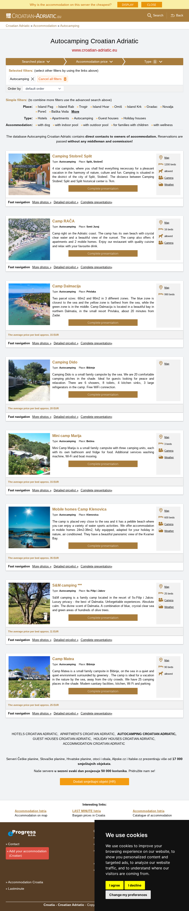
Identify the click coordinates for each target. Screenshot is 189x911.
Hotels (42, 118)
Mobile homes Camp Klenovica (79, 509)
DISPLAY (127, 5)
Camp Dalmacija (66, 286)
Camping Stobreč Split (72, 156)
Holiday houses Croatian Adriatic (124, 739)
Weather (169, 184)
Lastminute (16, 888)
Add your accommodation (28, 853)
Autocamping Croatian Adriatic (146, 734)
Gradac (152, 106)
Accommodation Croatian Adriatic (94, 743)
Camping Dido (64, 362)
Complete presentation (103, 188)
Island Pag (45, 106)
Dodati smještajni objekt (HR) (94, 781)
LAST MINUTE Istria (86, 811)
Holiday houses (135, 118)
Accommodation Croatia (25, 882)
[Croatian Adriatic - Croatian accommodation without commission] (33, 15)
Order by (14, 88)
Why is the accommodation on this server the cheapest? (71, 4)
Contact (13, 844)
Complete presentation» (96, 202)
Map (166, 157)
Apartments (60, 118)
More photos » (41, 202)
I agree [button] (114, 885)
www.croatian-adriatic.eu (94, 50)
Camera (168, 177)
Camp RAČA (63, 221)
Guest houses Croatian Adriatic (62, 739)
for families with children (130, 125)
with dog (44, 125)
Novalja (167, 106)
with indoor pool (66, 125)
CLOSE (151, 5)
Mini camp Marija (66, 436)
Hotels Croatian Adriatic (34, 734)
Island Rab (66, 106)
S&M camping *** (67, 585)
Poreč (42, 111)
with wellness (163, 125)
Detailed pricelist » (66, 202)
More (75, 111)
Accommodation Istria (30, 811)
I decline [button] (134, 885)
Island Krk (134, 106)
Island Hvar (101, 106)
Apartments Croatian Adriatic (87, 734)
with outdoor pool (95, 125)
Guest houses (108, 118)
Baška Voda (60, 111)
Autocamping (83, 118)
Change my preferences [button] (128, 895)
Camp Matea (63, 659)
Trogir (83, 106)
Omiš (118, 106)
